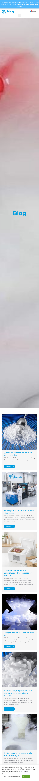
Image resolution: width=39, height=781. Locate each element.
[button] (19, 15)
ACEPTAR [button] (26, 776)
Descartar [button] (20, 6)
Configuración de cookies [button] (11, 777)
